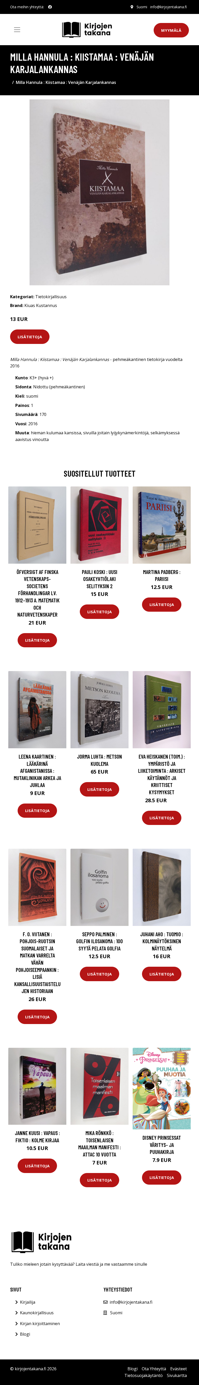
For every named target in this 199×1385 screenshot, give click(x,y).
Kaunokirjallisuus (37, 1313)
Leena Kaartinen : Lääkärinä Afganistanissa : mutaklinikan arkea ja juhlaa (37, 770)
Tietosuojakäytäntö (143, 1375)
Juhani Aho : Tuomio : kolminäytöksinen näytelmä (161, 941)
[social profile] (50, 7)
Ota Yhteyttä (154, 1369)
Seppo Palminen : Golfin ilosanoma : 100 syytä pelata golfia (99, 941)
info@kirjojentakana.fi (168, 6)
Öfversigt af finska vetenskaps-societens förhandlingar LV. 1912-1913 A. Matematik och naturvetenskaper (37, 593)
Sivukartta (177, 1375)
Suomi (142, 6)
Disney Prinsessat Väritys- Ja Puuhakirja (162, 1144)
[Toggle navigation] (17, 30)
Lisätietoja (30, 336)
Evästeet (178, 1369)
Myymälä (171, 30)
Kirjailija (27, 1302)
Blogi (25, 1334)
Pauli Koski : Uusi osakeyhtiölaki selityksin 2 (99, 579)
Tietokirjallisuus (51, 297)
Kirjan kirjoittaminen (40, 1323)
